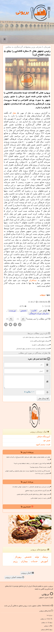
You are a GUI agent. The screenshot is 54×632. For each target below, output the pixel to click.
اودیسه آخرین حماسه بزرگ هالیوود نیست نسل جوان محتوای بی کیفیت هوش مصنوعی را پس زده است (27, 472)
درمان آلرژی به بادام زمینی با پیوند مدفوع (37, 490)
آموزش (44, 561)
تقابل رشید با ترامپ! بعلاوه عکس (40, 498)
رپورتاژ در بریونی (46, 622)
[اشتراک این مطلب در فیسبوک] (15, 324)
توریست (12, 311)
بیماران (24, 561)
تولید (37, 557)
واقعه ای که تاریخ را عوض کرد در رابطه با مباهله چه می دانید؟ (32, 463)
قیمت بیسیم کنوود (43, 444)
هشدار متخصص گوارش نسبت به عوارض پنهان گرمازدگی (33, 348)
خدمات (34, 561)
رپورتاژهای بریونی (46, 629)
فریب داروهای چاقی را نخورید (41, 344)
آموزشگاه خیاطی (43, 436)
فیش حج (46, 440)
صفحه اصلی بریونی (13, 577)
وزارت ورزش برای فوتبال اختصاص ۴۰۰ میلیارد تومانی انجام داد (31, 486)
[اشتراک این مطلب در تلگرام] (20, 324)
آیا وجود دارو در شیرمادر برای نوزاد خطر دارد (36, 337)
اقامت (33, 311)
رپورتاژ (18, 557)
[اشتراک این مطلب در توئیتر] (10, 324)
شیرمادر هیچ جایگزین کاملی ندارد (40, 341)
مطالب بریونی (48, 625)
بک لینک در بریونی (46, 618)
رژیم (15, 561)
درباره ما (49, 615)
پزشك (45, 557)
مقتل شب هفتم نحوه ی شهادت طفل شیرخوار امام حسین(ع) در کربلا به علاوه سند (28, 458)
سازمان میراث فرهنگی (39, 313)
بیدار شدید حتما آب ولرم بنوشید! (40, 467)
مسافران (33, 280)
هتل (14, 113)
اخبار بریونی (26, 573)
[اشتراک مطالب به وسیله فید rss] (6, 324)
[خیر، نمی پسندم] (11, 319)
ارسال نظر (42, 398)
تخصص (23, 311)
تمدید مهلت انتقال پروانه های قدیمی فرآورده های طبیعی (33, 494)
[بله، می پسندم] (23, 319)
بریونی (22, 12)
